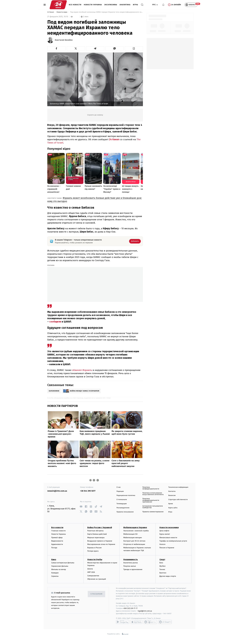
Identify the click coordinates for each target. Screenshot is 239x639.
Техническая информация (178, 487)
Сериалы (55, 576)
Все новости (75, 5)
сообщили (55, 321)
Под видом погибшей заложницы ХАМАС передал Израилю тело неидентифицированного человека (106, 12)
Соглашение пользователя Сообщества (152, 506)
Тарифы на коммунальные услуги (173, 541)
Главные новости (58, 531)
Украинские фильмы (59, 566)
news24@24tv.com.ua (57, 491)
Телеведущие (122, 503)
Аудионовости (57, 544)
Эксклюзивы (110, 5)
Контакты (172, 491)
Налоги (162, 544)
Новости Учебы (94, 559)
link (81, 506)
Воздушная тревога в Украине (99, 541)
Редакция (120, 491)
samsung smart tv (165, 622)
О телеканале (122, 499)
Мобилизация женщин (132, 538)
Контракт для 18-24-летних (134, 541)
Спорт (162, 559)
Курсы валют (164, 534)
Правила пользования (125, 512)
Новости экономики (169, 527)
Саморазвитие (93, 576)
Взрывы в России (94, 548)
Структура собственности (178, 499)
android (122, 622)
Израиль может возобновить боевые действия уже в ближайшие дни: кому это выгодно (94, 200)
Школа (90, 569)
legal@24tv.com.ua (145, 611)
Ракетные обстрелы (95, 531)
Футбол (162, 566)
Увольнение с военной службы (136, 531)
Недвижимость (130, 559)
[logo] (58, 4)
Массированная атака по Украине (101, 544)
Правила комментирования (152, 512)
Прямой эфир (56, 538)
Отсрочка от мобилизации (134, 544)
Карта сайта (172, 508)
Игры (135, 5)
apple (136, 622)
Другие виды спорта (167, 576)
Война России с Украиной (99, 527)
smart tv (150, 622)
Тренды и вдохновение (132, 569)
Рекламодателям (123, 508)
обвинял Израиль (82, 370)
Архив (170, 503)
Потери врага (92, 551)
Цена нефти (164, 531)
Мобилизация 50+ (130, 534)
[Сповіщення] (163, 4)
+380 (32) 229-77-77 (130, 608)
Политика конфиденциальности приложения (150, 500)
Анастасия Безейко (64, 40)
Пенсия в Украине (166, 548)
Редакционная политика (126, 495)
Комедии (55, 573)
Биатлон (162, 573)
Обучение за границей (96, 579)
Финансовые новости (168, 538)
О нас (119, 487)
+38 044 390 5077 (87, 491)
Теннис (162, 569)
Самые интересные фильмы (62, 563)
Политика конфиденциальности (150, 488)
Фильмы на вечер (58, 569)
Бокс (161, 563)
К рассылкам (96, 594)
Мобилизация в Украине (135, 527)
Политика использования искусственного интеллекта (153, 493)
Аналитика (125, 5)
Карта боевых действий (97, 534)
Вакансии (172, 495)
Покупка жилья (129, 566)
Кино (53, 559)
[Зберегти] (134, 48)
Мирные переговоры (96, 538)
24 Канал (50, 12)
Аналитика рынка (130, 563)
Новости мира (62, 12)
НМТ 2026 (91, 572)
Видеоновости (57, 541)
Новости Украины (93, 5)
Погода (54, 548)
